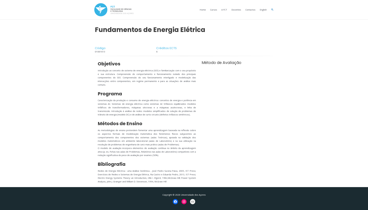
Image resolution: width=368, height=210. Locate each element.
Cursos (213, 9)
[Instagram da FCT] (184, 201)
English (263, 9)
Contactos (250, 9)
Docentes (236, 9)
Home (203, 9)
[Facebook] (175, 201)
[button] (272, 9)
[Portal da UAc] (192, 201)
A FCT (224, 9)
